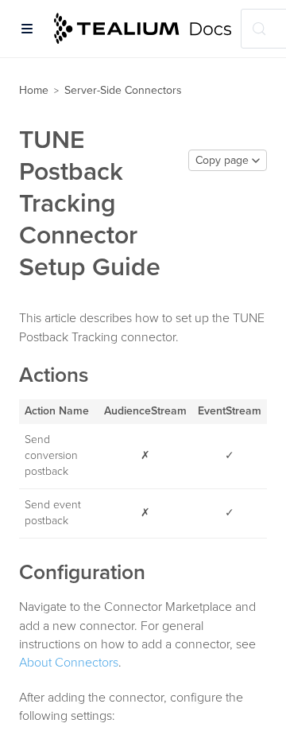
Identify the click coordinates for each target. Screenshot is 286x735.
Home (33, 90)
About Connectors (68, 663)
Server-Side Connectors (123, 90)
